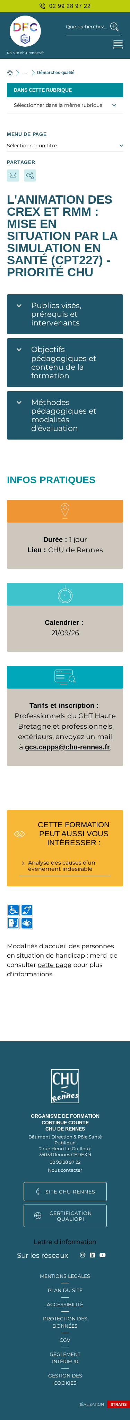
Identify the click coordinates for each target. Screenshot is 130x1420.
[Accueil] (10, 73)
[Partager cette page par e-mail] (13, 175)
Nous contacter (65, 1170)
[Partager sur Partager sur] (30, 175)
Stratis (119, 1404)
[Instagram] (82, 1255)
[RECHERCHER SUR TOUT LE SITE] (114, 27)
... (25, 72)
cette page (54, 965)
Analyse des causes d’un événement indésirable (61, 865)
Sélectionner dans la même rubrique (58, 105)
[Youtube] (102, 1255)
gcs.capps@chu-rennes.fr (67, 747)
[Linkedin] (92, 1255)
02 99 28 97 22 (65, 1162)
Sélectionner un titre (32, 145)
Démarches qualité (56, 72)
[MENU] (118, 44)
